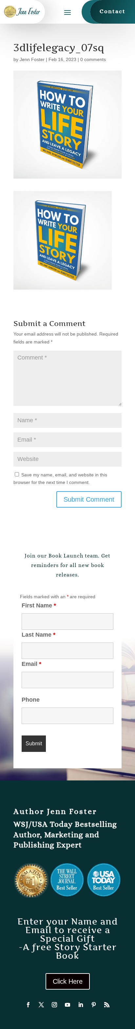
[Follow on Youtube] (67, 1004)
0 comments (93, 59)
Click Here (68, 981)
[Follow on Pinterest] (93, 1004)
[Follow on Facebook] (28, 1004)
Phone (31, 699)
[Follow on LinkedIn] (80, 1004)
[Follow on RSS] (107, 1004)
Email (31, 664)
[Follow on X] (41, 1004)
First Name (39, 605)
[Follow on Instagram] (54, 1004)
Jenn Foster (32, 59)
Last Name (38, 634)
